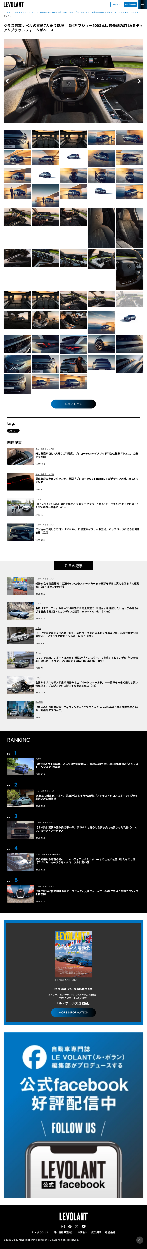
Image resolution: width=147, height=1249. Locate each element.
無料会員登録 (130, 4)
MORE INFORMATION (73, 1012)
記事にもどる (73, 404)
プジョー (13, 430)
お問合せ (82, 1232)
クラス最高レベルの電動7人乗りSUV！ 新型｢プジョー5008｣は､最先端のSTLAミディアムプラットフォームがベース (86, 12)
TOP (6, 12)
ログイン (116, 4)
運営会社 (110, 1232)
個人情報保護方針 (63, 1232)
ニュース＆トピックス (21, 12)
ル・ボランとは (41, 1232)
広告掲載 (96, 1232)
